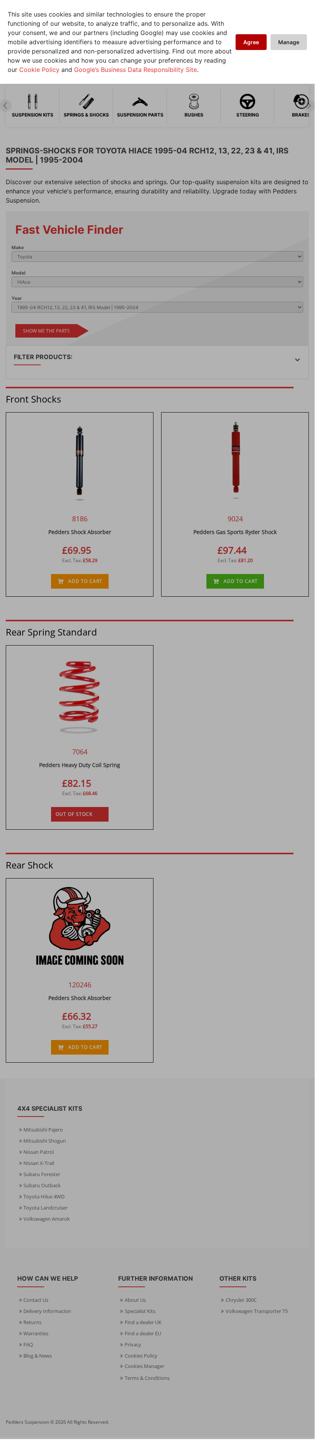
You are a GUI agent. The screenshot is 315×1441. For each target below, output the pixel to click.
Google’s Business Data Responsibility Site (135, 69)
